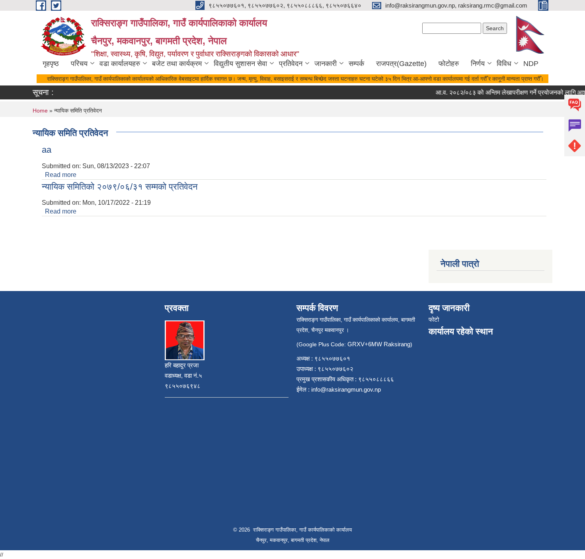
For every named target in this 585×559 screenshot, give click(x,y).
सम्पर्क (356, 64)
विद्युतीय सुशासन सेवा (240, 64)
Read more (60, 174)
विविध (504, 64)
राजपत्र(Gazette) (401, 64)
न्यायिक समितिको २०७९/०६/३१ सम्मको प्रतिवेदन (120, 187)
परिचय (79, 64)
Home (40, 110)
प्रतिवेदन (290, 64)
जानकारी (325, 64)
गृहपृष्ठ (51, 64)
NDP (530, 64)
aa (46, 150)
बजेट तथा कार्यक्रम (177, 64)
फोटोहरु (449, 64)
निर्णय (478, 64)
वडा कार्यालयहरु (119, 64)
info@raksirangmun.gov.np (346, 389)
